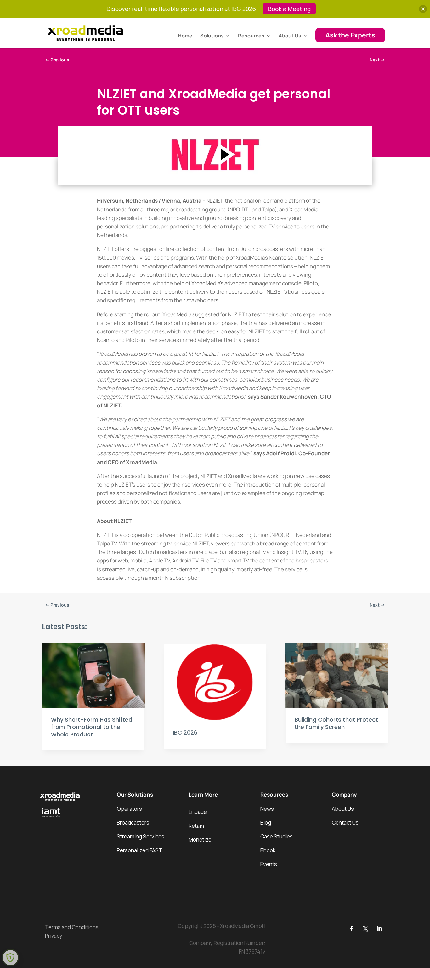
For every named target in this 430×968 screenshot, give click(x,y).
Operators (129, 808)
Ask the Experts (350, 35)
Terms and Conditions (72, 927)
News (267, 808)
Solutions (212, 36)
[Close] (423, 9)
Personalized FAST (139, 850)
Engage (198, 811)
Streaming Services (140, 836)
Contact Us (345, 822)
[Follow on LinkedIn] (379, 928)
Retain (196, 825)
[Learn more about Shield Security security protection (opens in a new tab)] (10, 957)
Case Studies (276, 836)
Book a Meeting (289, 9)
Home (185, 36)
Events (268, 864)
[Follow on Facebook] (351, 928)
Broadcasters (133, 822)
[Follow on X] (365, 928)
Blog (265, 822)
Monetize (200, 839)
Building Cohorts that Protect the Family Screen (336, 723)
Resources (251, 36)
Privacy (53, 935)
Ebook (267, 850)
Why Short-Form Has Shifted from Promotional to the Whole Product (91, 727)
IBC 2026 (185, 732)
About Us (290, 36)
